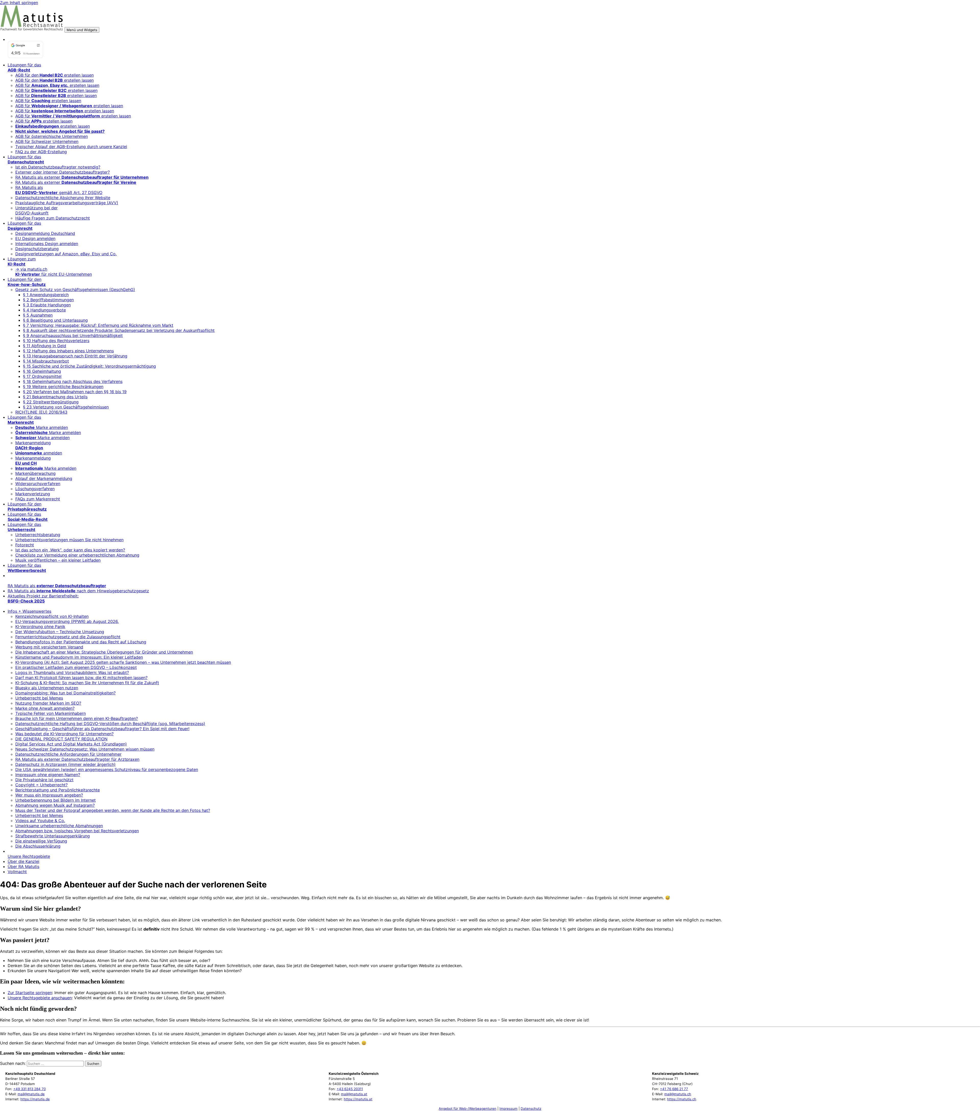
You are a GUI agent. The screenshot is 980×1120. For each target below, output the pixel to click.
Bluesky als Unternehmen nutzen (46, 687)
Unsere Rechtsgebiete (29, 856)
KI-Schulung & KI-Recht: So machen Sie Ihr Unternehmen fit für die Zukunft (87, 682)
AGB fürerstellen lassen (56, 95)
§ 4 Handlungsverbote (44, 309)
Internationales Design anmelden (46, 243)
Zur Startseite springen (30, 992)
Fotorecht (24, 544)
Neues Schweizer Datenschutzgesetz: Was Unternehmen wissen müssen (84, 749)
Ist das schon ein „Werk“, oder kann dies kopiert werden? (70, 549)
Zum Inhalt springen (19, 2)
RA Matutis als (57, 585)
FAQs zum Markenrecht (37, 498)
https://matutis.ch (681, 1099)
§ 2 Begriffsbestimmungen (48, 299)
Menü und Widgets (82, 30)
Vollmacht (17, 871)
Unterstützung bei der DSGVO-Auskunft (36, 210)
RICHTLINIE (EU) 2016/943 (41, 412)
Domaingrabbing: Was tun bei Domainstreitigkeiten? (65, 692)
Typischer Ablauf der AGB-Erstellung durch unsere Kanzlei (71, 146)
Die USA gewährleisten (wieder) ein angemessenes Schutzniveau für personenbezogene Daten (106, 769)
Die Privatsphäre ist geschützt (44, 779)
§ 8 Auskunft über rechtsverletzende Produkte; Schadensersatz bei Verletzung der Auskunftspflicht (119, 330)
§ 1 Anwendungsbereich (46, 294)
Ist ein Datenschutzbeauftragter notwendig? (57, 167)
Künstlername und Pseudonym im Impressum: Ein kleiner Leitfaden (79, 657)
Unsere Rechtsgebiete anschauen (40, 997)
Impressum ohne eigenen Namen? (47, 774)
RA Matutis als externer (82, 177)
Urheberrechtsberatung (37, 534)
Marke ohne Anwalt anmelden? (45, 708)
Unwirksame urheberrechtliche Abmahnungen (59, 825)
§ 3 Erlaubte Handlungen (47, 304)
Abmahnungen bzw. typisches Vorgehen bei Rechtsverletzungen (77, 830)
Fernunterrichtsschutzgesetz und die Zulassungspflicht (67, 636)
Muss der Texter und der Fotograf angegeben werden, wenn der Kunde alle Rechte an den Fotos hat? (112, 810)
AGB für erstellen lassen (57, 85)
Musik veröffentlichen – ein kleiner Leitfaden (58, 560)
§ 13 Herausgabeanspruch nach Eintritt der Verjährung (75, 355)
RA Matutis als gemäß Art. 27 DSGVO (58, 190)
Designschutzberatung (37, 248)
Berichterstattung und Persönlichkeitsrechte (57, 789)
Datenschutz (531, 1108)
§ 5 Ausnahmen (38, 315)
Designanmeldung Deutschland (45, 233)
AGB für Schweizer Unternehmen (46, 141)
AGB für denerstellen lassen (54, 75)
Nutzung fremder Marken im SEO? (48, 703)
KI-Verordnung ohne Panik (40, 626)
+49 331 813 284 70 (29, 1089)
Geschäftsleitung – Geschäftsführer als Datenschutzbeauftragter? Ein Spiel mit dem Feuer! (102, 728)
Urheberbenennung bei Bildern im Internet (55, 800)
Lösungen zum (22, 261)
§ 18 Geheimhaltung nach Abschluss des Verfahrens (72, 381)
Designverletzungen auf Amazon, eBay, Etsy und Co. (66, 253)
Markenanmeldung (33, 445)
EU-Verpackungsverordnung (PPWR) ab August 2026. (67, 621)
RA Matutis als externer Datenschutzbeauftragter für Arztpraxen (77, 759)
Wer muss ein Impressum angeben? (49, 795)
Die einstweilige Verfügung (41, 841)
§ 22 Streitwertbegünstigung (51, 401)
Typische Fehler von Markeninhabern (50, 713)
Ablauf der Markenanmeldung (43, 478)
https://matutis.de (35, 1099)
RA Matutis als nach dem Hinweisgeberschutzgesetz (78, 590)
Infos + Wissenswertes (29, 611)
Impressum (508, 1108)
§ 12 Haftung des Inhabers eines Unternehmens (68, 350)
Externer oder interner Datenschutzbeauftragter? (62, 172)
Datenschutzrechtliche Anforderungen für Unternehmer (68, 754)
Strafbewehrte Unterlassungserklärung (52, 835)
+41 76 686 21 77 (674, 1089)
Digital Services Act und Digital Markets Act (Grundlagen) (71, 743)
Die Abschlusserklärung (37, 846)
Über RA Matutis (23, 866)
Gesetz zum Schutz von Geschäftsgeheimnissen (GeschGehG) (75, 289)
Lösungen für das (24, 67)
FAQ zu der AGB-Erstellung (41, 151)
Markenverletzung (32, 493)
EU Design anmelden (35, 238)
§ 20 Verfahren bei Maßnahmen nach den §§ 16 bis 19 (75, 391)
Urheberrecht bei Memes (39, 698)
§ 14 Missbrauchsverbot (46, 361)
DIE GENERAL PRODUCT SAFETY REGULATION (61, 738)
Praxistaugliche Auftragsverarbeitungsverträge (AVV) (66, 202)
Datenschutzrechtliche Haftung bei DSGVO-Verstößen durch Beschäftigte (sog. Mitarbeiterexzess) (110, 723)
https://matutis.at (358, 1099)
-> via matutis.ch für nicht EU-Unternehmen (53, 272)
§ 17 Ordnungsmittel (42, 376)
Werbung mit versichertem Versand (49, 646)
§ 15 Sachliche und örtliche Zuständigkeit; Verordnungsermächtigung (89, 366)
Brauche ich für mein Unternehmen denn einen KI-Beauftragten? (76, 718)
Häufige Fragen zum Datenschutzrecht (52, 218)
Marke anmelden (41, 427)
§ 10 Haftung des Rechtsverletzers (56, 340)
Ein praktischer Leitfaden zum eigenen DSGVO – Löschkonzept (76, 667)
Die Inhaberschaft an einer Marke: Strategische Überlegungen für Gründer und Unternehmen (104, 652)
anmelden (38, 452)
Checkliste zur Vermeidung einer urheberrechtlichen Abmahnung (77, 555)
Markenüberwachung (35, 473)
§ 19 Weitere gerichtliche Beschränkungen (63, 386)
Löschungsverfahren (35, 488)
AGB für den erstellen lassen (54, 80)
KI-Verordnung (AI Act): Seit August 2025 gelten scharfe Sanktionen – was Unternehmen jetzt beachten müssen (123, 662)
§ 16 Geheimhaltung (42, 371)
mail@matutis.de (31, 1094)
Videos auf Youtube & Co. (40, 820)
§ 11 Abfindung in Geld (44, 345)
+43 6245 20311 (350, 1089)
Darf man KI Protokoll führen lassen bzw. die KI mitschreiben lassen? (81, 677)
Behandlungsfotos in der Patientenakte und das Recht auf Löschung (80, 641)
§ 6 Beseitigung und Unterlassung (55, 320)
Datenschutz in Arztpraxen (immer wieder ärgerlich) (65, 764)
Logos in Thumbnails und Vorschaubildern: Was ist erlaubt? (72, 672)
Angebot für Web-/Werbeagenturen (467, 1108)
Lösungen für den (27, 282)
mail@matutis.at (354, 1094)
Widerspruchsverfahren (37, 483)
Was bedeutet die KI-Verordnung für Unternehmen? (64, 733)
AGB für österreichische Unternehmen (51, 136)
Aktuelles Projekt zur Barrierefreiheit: (43, 598)
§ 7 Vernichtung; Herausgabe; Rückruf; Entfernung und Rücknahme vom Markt (98, 325)
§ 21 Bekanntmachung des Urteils (55, 396)
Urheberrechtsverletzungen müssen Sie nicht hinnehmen (69, 539)
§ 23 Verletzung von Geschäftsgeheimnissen (66, 407)
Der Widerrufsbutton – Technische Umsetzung (59, 631)
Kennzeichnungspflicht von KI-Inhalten (52, 616)
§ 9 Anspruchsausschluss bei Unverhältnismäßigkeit (73, 335)
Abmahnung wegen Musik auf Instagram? (55, 805)
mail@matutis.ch (677, 1094)
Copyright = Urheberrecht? (41, 784)
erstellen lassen (52, 126)
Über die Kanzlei (23, 861)
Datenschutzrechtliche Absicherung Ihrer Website (62, 197)
